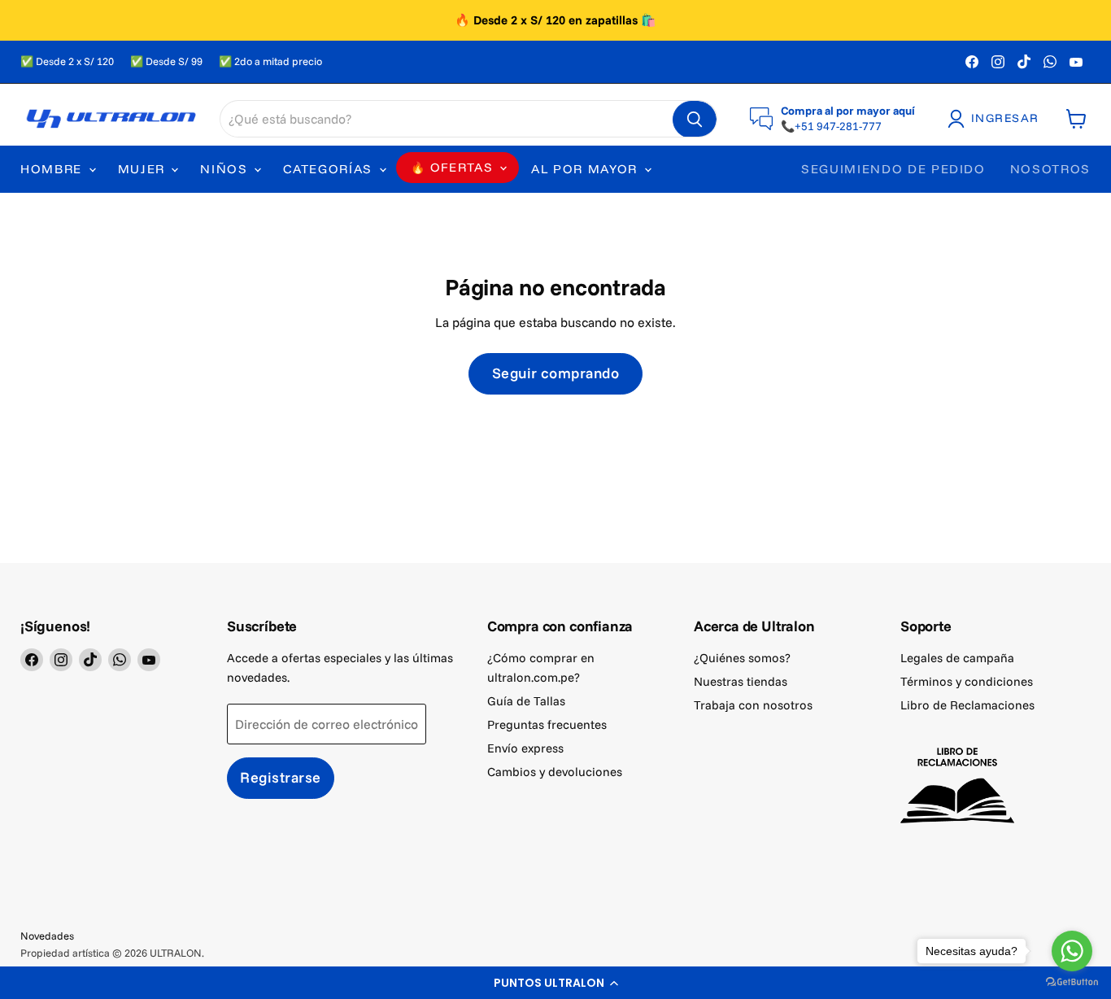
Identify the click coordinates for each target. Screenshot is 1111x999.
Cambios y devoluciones (554, 771)
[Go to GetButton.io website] (1072, 982)
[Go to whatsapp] (1072, 951)
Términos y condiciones (966, 681)
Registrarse (280, 777)
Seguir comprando (556, 373)
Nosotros (1050, 169)
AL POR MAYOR (586, 169)
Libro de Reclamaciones (967, 705)
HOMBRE (53, 169)
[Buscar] (695, 119)
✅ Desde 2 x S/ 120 (67, 61)
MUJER (144, 169)
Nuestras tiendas (740, 681)
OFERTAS (461, 167)
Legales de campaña (957, 657)
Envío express (525, 748)
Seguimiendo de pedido (893, 169)
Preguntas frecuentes (547, 724)
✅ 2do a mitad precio (270, 61)
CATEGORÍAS (330, 169)
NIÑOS (226, 169)
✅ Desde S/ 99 (166, 61)
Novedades (47, 935)
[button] (555, 982)
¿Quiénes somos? (742, 657)
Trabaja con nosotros (753, 705)
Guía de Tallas (526, 701)
